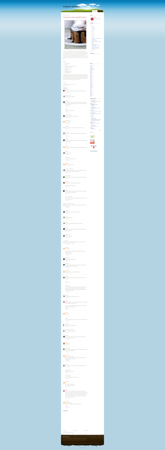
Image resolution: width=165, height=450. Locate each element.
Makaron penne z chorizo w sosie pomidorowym (96, 45)
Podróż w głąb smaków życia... (69, 203)
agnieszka (66, 323)
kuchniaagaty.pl (93, 112)
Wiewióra (66, 126)
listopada (93, 27)
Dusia (66, 151)
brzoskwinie (91, 65)
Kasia (66, 227)
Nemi (65, 342)
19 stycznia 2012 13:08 (67, 123)
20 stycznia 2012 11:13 (67, 297)
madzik (66, 145)
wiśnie (91, 94)
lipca (92, 31)
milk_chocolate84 (67, 375)
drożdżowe (91, 72)
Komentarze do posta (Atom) (69, 432)
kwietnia (93, 34)
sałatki (91, 90)
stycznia (93, 37)
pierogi (91, 82)
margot (66, 247)
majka (66, 276)
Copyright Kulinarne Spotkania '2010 (82, 447)
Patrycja (66, 294)
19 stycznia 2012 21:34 (67, 237)
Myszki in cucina (67, 95)
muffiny (91, 78)
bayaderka (66, 381)
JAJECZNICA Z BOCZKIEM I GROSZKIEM (94, 105)
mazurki (91, 76)
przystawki (91, 86)
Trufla (92, 115)
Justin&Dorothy (67, 120)
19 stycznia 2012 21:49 (67, 244)
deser (90, 70)
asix (65, 189)
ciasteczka (91, 67)
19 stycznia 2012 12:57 (67, 117)
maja (92, 33)
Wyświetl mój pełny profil (98, 18)
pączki (91, 80)
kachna (66, 181)
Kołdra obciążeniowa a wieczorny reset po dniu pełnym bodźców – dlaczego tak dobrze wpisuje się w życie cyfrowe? (96, 120)
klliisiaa (66, 163)
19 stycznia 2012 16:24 (67, 172)
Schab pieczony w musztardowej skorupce (97, 38)
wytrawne (91, 95)
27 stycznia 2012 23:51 (67, 386)
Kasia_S (66, 89)
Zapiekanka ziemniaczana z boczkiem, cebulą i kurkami (95, 108)
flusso (66, 109)
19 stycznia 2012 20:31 (67, 231)
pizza (90, 83)
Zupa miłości (92, 116)
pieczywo (91, 81)
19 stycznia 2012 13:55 (67, 154)
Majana (66, 210)
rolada (91, 88)
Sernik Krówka (93, 39)
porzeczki (91, 85)
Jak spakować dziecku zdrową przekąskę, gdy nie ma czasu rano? (96, 101)
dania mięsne (91, 69)
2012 (91, 25)
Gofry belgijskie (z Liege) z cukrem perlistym (95, 123)
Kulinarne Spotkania (71, 6)
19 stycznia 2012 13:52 (67, 148)
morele (91, 77)
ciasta (90, 66)
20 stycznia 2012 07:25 (67, 282)
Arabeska (92, 110)
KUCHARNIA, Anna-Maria (68, 329)
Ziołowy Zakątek (93, 100)
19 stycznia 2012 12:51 (67, 111)
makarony (91, 75)
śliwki (91, 92)
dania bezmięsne (92, 68)
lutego (92, 36)
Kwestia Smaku (93, 107)
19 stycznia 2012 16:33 (67, 178)
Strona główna (95, 11)
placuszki (91, 84)
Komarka (66, 263)
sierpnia (93, 30)
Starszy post (86, 430)
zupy (90, 96)
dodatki (91, 71)
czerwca (93, 32)
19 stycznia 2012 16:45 (67, 186)
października (93, 28)
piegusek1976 (67, 234)
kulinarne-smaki (67, 175)
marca (92, 35)
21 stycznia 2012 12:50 (67, 326)
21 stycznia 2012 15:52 (67, 332)
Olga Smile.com (93, 103)
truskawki (91, 93)
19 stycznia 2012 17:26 (67, 193)
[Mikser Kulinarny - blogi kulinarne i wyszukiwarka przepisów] (92, 137)
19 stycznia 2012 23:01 (67, 267)
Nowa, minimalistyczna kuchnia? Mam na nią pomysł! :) (96, 114)
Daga (65, 240)
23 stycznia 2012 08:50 (67, 372)
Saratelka (66, 270)
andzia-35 (66, 364)
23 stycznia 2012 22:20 (67, 378)
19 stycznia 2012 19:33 (67, 224)
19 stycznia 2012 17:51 (67, 207)
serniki (91, 91)
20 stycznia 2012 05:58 (67, 273)
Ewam (66, 335)
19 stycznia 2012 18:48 (67, 213)
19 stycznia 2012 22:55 (67, 260)
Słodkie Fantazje (93, 125)
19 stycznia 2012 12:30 (67, 92)
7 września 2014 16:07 (67, 407)
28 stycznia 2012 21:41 (67, 398)
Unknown (66, 401)
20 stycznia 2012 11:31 (67, 309)
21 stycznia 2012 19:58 (67, 361)
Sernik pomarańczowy (94, 44)
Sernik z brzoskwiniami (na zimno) (95, 126)
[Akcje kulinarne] (93, 148)
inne (90, 73)
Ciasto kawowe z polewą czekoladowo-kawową (74, 17)
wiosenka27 (66, 157)
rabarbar (91, 87)
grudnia (93, 26)
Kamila (66, 132)
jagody (91, 74)
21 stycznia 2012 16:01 (67, 339)
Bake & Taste (92, 122)
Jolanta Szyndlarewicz (68, 196)
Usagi (66, 318)
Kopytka (93, 43)
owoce (91, 79)
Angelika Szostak (67, 114)
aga (65, 300)
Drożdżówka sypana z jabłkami (95, 47)
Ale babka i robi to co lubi (68, 168)
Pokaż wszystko (100, 130)
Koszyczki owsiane (93, 128)
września (93, 29)
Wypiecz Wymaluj (93, 118)
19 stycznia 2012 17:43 (67, 200)
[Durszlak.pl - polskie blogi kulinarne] (92, 132)
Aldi (65, 216)
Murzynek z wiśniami (94, 40)
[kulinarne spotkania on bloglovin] (94, 151)
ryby (90, 89)
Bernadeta (66, 257)
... (100, 11)
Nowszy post (64, 430)
